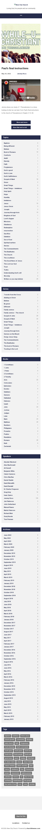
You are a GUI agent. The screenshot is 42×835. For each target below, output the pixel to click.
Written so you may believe (13, 279)
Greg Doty (7, 492)
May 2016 (7, 671)
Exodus (6, 389)
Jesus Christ (8, 206)
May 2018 (7, 607)
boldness (16, 736)
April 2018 (7, 610)
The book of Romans (11, 346)
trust (19, 784)
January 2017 (8, 647)
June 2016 (7, 668)
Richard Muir (8, 513)
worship (32, 784)
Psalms (6, 434)
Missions (7, 221)
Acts (5, 380)
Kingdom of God (9, 215)
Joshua (6, 410)
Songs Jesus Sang (10, 337)
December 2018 (9, 586)
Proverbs (7, 431)
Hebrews (7, 401)
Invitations (7, 200)
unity (25, 784)
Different (7, 307)
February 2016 (9, 680)
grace (16, 758)
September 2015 (10, 695)
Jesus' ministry (10, 765)
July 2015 (7, 701)
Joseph (6, 209)
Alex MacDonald (9, 465)
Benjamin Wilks (9, 471)
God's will (28, 754)
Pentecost (29, 769)
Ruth (5, 443)
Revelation (7, 437)
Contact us (26, 823)
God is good (8, 170)
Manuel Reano (9, 507)
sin (21, 777)
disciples (29, 739)
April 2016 (7, 674)
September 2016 (10, 659)
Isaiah (6, 404)
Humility (7, 197)
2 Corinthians (8, 374)
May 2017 (7, 638)
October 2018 (9, 592)
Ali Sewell (7, 468)
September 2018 (10, 595)
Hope (6, 194)
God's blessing (9, 747)
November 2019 (9, 556)
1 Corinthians (8, 365)
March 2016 (8, 677)
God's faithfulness (10, 176)
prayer (7, 773)
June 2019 (7, 568)
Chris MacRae (9, 477)
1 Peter (6, 371)
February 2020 (9, 547)
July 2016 (7, 665)
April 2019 (7, 574)
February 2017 (9, 644)
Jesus (6, 203)
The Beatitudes (9, 252)
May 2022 (7, 538)
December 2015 (9, 686)
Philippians (8, 428)
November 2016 (9, 653)
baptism (7, 736)
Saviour (15, 777)
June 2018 (7, 604)
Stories (6, 246)
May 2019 (7, 571)
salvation (8, 777)
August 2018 (8, 598)
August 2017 (8, 632)
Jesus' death (28, 762)
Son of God (8, 240)
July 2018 (7, 601)
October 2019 (9, 559)
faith (16, 743)
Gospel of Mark (9, 179)
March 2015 (8, 713)
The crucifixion (9, 258)
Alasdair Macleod (10, 462)
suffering (8, 780)
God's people (18, 754)
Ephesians (7, 386)
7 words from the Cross (12, 295)
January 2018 (8, 620)
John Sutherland (10, 504)
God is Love (8, 173)
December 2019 (9, 553)
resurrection (8, 231)
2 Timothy (7, 377)
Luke (5, 416)
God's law (28, 751)
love (31, 765)
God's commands (22, 747)
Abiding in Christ (10, 298)
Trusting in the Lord (11, 349)
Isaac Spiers (8, 495)
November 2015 (9, 689)
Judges (6, 413)
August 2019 (8, 565)
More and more (21, 122)
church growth (9, 739)
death (6, 158)
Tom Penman (8, 519)
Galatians (7, 392)
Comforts (7, 155)
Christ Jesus (25, 736)
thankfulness (17, 780)
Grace (6, 182)
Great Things (8, 185)
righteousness (26, 773)
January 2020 (8, 550)
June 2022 (7, 535)
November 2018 (9, 589)
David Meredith (9, 483)
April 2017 (7, 641)
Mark (5, 419)
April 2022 (7, 541)
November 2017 (9, 626)
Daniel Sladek (8, 480)
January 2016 (8, 683)
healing (23, 758)
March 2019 (8, 577)
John (6, 407)
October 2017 (9, 629)
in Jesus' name (10, 762)
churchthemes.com (33, 828)
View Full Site (20, 816)
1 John (6, 368)
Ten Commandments (11, 249)
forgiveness (24, 743)
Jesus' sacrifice (22, 765)
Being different (9, 146)
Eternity (6, 161)
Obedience (8, 224)
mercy (7, 769)
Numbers (7, 425)
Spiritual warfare (9, 243)
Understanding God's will (12, 273)
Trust (6, 267)
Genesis (7, 395)
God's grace (18, 751)
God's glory (8, 751)
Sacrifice (7, 234)
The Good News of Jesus (13, 261)
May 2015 (7, 707)
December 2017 (9, 623)
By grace (7, 304)
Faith (5, 164)
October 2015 (9, 692)
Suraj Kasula (8, 516)
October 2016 (9, 656)
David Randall (8, 486)
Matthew (7, 422)
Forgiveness (8, 167)
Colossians (8, 383)
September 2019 (10, 562)
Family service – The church (14, 313)
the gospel (27, 780)
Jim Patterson (9, 501)
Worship (7, 276)
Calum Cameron (9, 474)
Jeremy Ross (21, 74)
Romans (7, 440)
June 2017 (7, 635)
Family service (9, 310)
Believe (6, 149)
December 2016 (9, 650)
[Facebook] (21, 803)
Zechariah (7, 446)
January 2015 (8, 719)
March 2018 (8, 614)
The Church (8, 255)
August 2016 (8, 662)
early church (9, 743)
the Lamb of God (10, 784)
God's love (8, 754)
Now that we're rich (20, 127)
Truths (6, 270)
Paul (22, 769)
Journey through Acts (11, 212)
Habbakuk (7, 398)
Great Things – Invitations (13, 188)
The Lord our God (10, 264)
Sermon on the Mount (11, 334)
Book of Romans (10, 152)
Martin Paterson (9, 510)
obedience (15, 769)
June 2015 (7, 704)
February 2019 (9, 580)
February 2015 (9, 716)
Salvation (7, 237)
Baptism (7, 143)
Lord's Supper (9, 218)
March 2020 (8, 544)
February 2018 (9, 616)
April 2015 (7, 710)
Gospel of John (9, 316)
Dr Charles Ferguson (11, 489)
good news (8, 758)
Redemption (8, 228)
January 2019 (8, 583)
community (20, 739)
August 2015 (8, 698)
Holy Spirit (7, 191)
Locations (15, 823)
